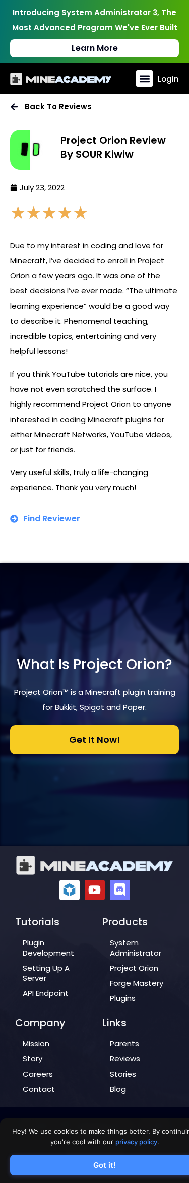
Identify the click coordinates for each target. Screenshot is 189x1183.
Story (32, 1058)
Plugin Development (48, 947)
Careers (38, 1074)
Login (168, 79)
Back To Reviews (58, 106)
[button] (144, 78)
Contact (39, 1089)
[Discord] (120, 890)
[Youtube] (95, 890)
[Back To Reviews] (14, 107)
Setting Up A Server (46, 973)
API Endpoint (46, 993)
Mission (36, 1043)
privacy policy (136, 1142)
